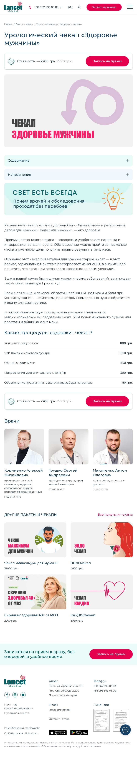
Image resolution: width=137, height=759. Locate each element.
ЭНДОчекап (81, 563)
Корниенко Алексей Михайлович (23, 472)
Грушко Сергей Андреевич (63, 472)
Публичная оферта (16, 713)
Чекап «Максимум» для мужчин (30, 563)
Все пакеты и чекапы (115, 514)
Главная (8, 24)
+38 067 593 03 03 (46, 7)
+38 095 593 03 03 (104, 690)
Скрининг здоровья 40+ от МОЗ (31, 615)
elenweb (34, 728)
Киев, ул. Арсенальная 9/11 (66, 686)
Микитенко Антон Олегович (110, 472)
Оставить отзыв (59, 719)
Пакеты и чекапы (24, 24)
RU (70, 7)
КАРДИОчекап (83, 615)
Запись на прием (104, 7)
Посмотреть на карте (63, 695)
